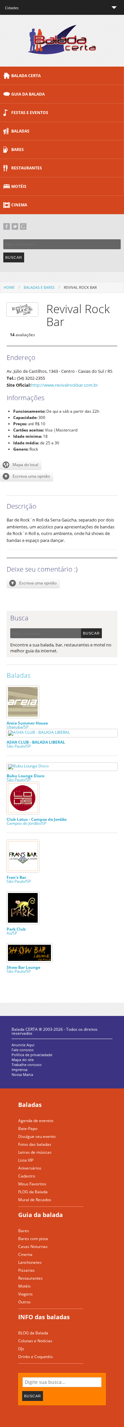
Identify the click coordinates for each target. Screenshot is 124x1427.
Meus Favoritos (32, 1184)
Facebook (6, 226)
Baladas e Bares (39, 287)
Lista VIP (25, 1160)
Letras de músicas (35, 1152)
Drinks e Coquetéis (35, 1356)
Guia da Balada (28, 94)
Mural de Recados (34, 1200)
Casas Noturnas (33, 1246)
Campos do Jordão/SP (36, 821)
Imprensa (19, 1069)
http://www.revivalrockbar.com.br (64, 385)
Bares (17, 149)
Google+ (23, 226)
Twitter (15, 226)
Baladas (20, 131)
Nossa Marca (22, 1074)
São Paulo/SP (36, 743)
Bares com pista (33, 1238)
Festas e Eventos (29, 112)
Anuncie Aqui (23, 1044)
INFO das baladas (44, 1317)
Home (9, 287)
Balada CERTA (26, 75)
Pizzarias (26, 1270)
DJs (21, 1349)
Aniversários (29, 1168)
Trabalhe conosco (27, 1064)
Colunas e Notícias (35, 1341)
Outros (24, 1302)
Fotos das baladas (34, 1144)
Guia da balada (40, 1215)
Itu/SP (16, 930)
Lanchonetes (30, 1262)
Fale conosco (23, 1049)
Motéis (18, 186)
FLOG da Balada (33, 1192)
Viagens (25, 1294)
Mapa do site (23, 1059)
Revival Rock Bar (80, 287)
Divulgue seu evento (37, 1136)
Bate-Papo (27, 1128)
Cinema (19, 205)
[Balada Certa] (62, 49)
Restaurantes (26, 168)
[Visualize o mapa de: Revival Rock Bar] (21, 465)
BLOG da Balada (33, 1333)
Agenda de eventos (36, 1120)
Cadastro (26, 1176)
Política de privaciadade (32, 1054)
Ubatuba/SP (27, 724)
